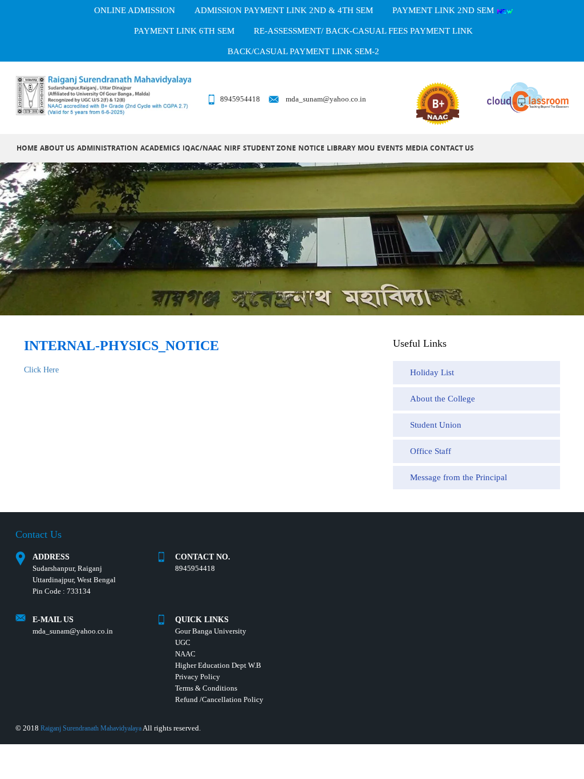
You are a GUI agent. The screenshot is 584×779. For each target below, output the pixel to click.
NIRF (232, 148)
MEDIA (416, 148)
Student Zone (269, 148)
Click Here (41, 370)
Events (390, 148)
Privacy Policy (197, 676)
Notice (311, 148)
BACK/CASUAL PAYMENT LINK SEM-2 (303, 51)
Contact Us (452, 148)
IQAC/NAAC (202, 148)
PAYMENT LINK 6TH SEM (184, 30)
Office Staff (430, 451)
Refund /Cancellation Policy (219, 699)
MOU (366, 148)
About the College (442, 398)
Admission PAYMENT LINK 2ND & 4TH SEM (283, 10)
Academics (160, 148)
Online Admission (134, 10)
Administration (107, 148)
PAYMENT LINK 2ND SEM (444, 10)
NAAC (185, 654)
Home (27, 148)
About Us (57, 148)
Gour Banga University (210, 631)
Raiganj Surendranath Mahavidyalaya (90, 728)
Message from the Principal (458, 477)
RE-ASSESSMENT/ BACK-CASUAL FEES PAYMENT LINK (363, 30)
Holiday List (432, 372)
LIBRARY (341, 148)
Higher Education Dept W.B (218, 665)
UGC (182, 642)
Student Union (435, 424)
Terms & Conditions (206, 688)
